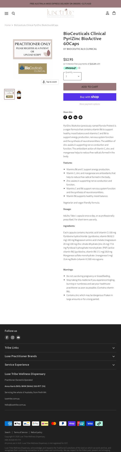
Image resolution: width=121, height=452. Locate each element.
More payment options (90, 104)
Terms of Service (20, 432)
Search (7, 432)
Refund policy (36, 432)
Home (8, 25)
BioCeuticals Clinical (82, 49)
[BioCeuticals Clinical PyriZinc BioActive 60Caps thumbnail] (9, 94)
